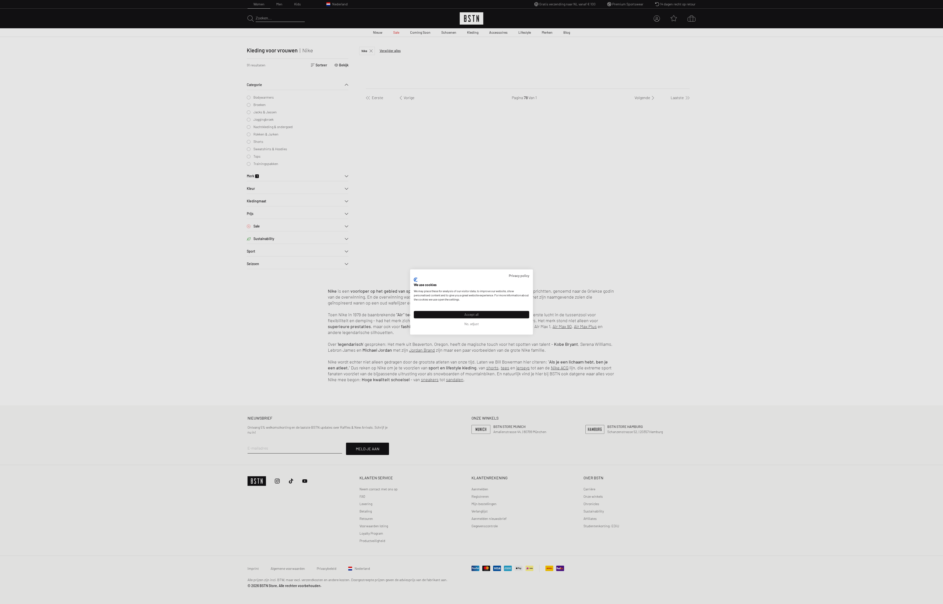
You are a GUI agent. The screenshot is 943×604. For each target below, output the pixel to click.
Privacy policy (519, 275)
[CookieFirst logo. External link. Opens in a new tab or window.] (415, 279)
